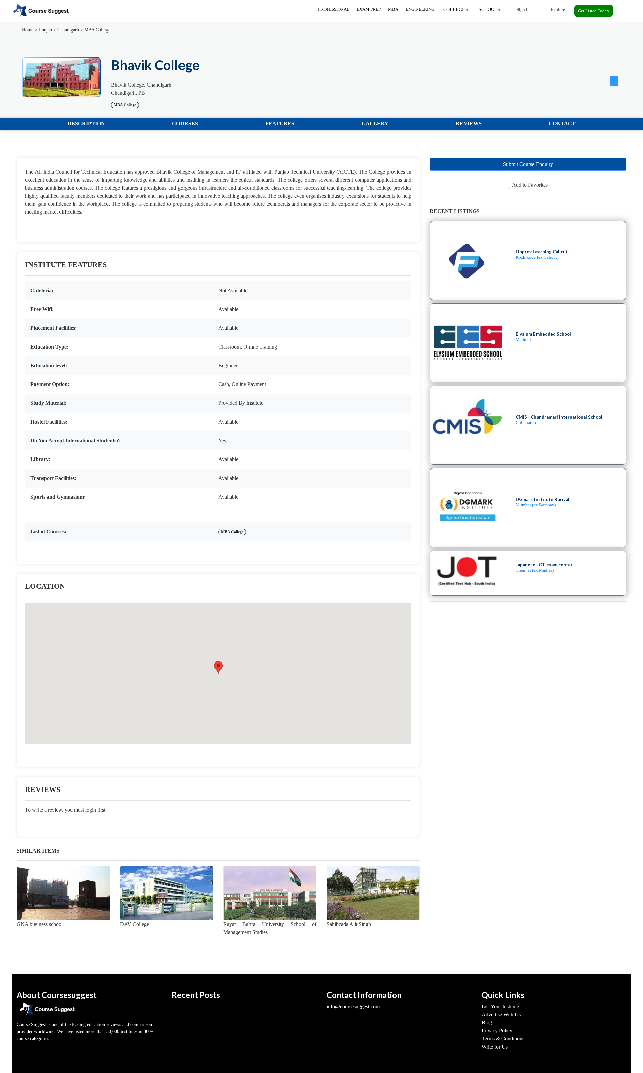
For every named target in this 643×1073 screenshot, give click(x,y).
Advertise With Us (501, 1014)
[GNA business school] (63, 893)
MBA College (97, 30)
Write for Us (495, 1047)
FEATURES (279, 123)
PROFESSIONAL (333, 9)
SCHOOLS (489, 9)
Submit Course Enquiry (528, 164)
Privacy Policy (497, 1030)
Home (27, 30)
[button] (614, 79)
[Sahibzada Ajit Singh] (373, 893)
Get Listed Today (593, 10)
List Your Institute (500, 1006)
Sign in (523, 9)
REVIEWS (469, 123)
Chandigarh (68, 30)
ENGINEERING (420, 9)
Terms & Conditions (503, 1039)
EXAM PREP (369, 9)
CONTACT (562, 123)
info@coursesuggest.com (353, 1006)
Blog (487, 1022)
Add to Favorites (529, 185)
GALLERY (375, 123)
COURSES (185, 123)
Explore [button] (557, 9)
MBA (393, 9)
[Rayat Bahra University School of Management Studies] (270, 893)
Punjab (45, 30)
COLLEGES (455, 9)
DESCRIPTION (86, 123)
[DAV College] (166, 893)
